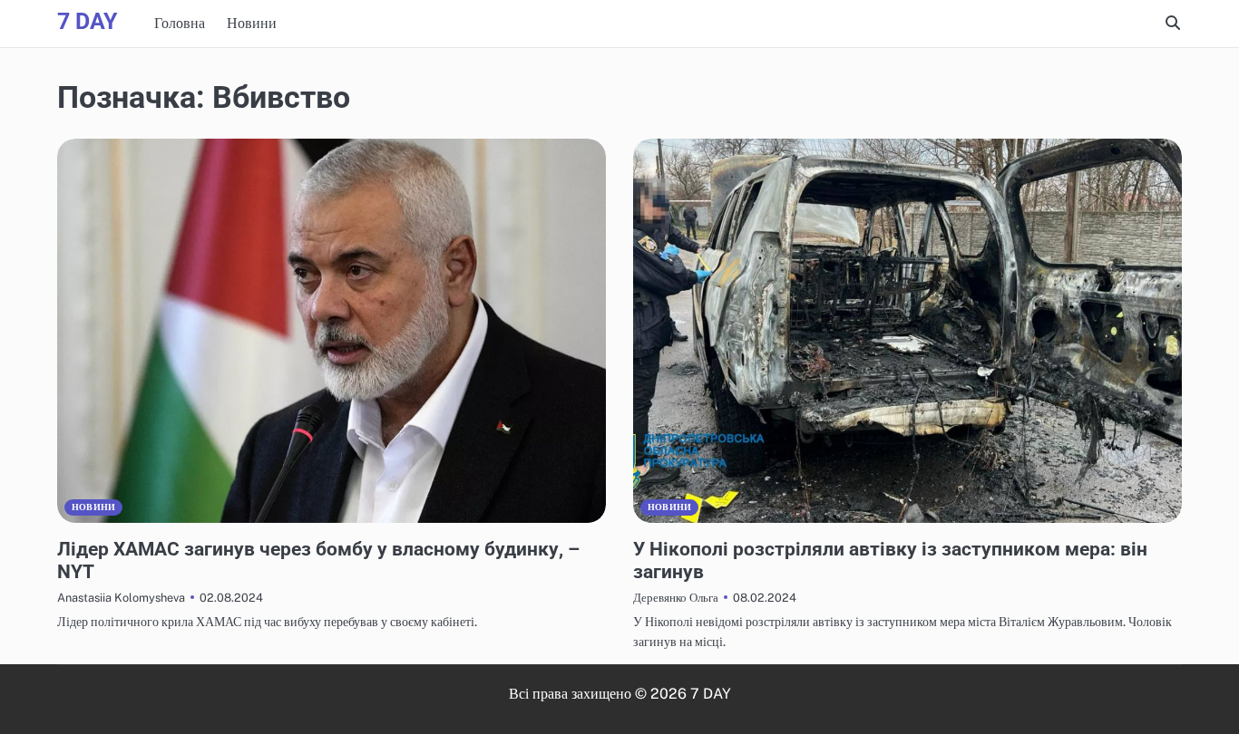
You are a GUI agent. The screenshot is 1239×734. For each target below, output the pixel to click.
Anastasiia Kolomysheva (121, 597)
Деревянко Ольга (675, 597)
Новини (252, 23)
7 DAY (87, 21)
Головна (179, 23)
